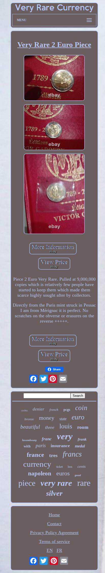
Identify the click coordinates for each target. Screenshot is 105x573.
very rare (56, 483)
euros (63, 473)
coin (81, 408)
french (53, 410)
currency (37, 464)
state (63, 419)
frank (82, 439)
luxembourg (29, 440)
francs (72, 454)
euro (78, 417)
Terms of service (54, 541)
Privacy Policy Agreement (54, 532)
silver (54, 493)
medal (80, 446)
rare (83, 483)
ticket (59, 467)
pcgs (66, 410)
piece (26, 483)
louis (65, 426)
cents (81, 466)
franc (47, 438)
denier (38, 409)
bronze (29, 419)
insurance (60, 445)
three (49, 427)
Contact (54, 523)
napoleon (39, 473)
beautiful (30, 427)
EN (50, 550)
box (70, 467)
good (78, 475)
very (65, 436)
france (35, 454)
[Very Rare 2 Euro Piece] (54, 78)
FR (59, 550)
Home (54, 514)
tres (53, 455)
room (82, 427)
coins (24, 410)
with (27, 446)
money (46, 418)
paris (41, 445)
